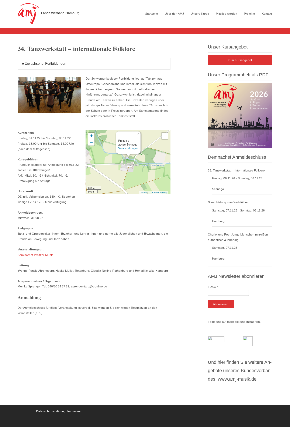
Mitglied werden (226, 13)
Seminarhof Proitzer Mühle (35, 255)
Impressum (74, 411)
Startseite (151, 13)
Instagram (253, 321)
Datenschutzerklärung (51, 411)
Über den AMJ (174, 13)
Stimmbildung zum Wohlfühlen (228, 202)
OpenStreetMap (159, 192)
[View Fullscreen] (165, 136)
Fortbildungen (55, 63)
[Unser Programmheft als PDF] (240, 115)
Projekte (249, 13)
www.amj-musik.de (237, 379)
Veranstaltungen (128, 148)
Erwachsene (34, 63)
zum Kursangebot (240, 60)
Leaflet (143, 192)
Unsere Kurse (200, 13)
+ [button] (91, 136)
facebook (233, 321)
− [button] (91, 142)
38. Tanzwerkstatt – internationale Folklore (236, 170)
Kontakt (267, 13)
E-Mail (213, 287)
